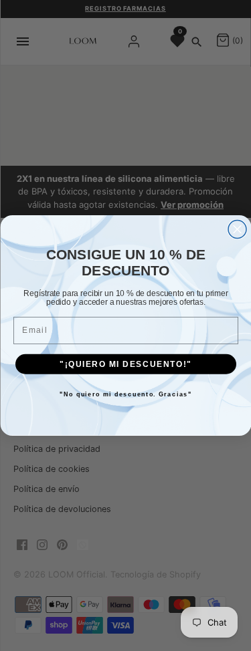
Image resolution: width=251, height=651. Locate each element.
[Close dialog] (237, 230)
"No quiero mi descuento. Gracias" (126, 394)
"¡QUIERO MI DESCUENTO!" (125, 364)
